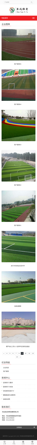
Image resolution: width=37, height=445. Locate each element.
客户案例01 (17, 225)
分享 (4, 444)
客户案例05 (17, 64)
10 (25, 353)
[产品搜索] (31, 1)
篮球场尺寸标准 (8, 387)
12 (33, 353)
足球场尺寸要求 (8, 382)
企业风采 (6, 367)
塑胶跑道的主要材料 (9, 395)
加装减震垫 (17, 306)
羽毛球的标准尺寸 (8, 391)
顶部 (32, 444)
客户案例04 (17, 104)
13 (17, 357)
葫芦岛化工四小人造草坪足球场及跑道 (18, 346)
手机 (14, 444)
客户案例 (6, 371)
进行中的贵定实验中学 (18, 266)
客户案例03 (17, 144)
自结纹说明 (6, 399)
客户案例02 (17, 185)
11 (29, 353)
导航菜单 (4, 18)
